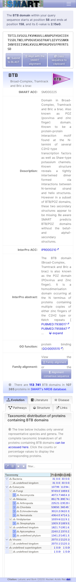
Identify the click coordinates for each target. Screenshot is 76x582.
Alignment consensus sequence (56, 374)
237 (63, 531)
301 (53, 511)
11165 (64, 519)
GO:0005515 (51, 348)
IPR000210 (48, 250)
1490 (64, 535)
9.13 (68, 519)
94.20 (68, 486)
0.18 (68, 539)
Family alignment (55, 362)
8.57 (68, 491)
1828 (54, 527)
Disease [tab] (63, 400)
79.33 (59, 499)
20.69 (68, 503)
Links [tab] (63, 408)
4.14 (68, 515)
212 (63, 539)
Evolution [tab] (17, 400)
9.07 (58, 491)
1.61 (68, 527)
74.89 (68, 499)
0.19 (58, 539)
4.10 (68, 495)
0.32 (68, 511)
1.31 (68, 535)
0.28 (58, 511)
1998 (64, 527)
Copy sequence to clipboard (59, 59)
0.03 (58, 478)
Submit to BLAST (14, 59)
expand (57, 333)
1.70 (58, 527)
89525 (64, 499)
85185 (55, 499)
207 (53, 539)
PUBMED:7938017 (54, 324)
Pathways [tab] (19, 408)
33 (63, 478)
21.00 (59, 503)
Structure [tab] (43, 408)
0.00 (58, 547)
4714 (64, 515)
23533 (64, 503)
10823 (64, 523)
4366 (54, 515)
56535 (64, 507)
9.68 (58, 519)
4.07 (58, 515)
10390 (55, 519)
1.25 (58, 535)
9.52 (68, 523)
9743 (54, 491)
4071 (54, 495)
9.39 (58, 523)
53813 (55, 507)
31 (53, 478)
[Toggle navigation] (69, 4)
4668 (64, 495)
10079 (55, 523)
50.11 (59, 507)
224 (53, 531)
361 (63, 511)
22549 (55, 503)
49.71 (68, 507)
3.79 (58, 495)
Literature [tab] (41, 400)
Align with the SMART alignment (35, 59)
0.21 (58, 531)
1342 (54, 535)
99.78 (59, 486)
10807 (64, 491)
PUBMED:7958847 (54, 328)
